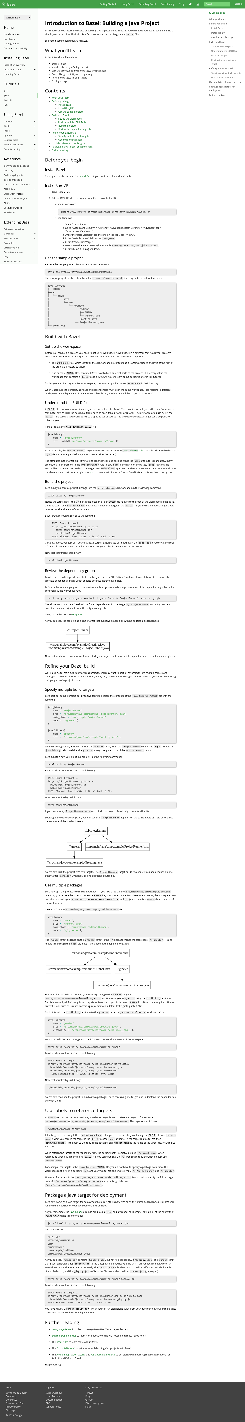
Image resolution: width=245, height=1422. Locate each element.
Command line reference (17, 184)
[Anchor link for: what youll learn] (83, 50)
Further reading (60, 150)
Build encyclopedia (13, 175)
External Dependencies (64, 1335)
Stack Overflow (54, 1392)
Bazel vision (10, 38)
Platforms (9, 203)
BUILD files (9, 189)
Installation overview (14, 64)
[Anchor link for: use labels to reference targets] (114, 1110)
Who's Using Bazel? (16, 1392)
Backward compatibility (16, 48)
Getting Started (108, 4)
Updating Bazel (12, 74)
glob (92, 472)
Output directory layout (16, 198)
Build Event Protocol (14, 193)
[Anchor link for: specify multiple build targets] (96, 689)
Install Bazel (64, 104)
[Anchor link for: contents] (67, 90)
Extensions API (11, 247)
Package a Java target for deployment (72, 146)
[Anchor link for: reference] (22, 158)
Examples (9, 242)
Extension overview (14, 229)
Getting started (11, 43)
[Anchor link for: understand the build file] (90, 402)
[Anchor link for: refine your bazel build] (97, 665)
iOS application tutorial (103, 1354)
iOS (6, 104)
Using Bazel (127, 4)
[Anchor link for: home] (15, 27)
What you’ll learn (60, 97)
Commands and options (16, 165)
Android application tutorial (71, 1354)
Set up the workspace (70, 118)
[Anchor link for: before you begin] (85, 159)
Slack (88, 1406)
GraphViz (77, 614)
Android (8, 100)
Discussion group (94, 1403)
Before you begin (61, 101)
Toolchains (9, 212)
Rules (7, 130)
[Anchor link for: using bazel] (25, 114)
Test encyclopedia (13, 179)
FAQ (6, 256)
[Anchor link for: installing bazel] (31, 58)
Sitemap (10, 1410)
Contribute (11, 1399)
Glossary (8, 170)
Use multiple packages (70, 139)
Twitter (89, 1392)
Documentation (54, 1399)
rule (133, 450)
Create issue (218, 12)
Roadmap (11, 1396)
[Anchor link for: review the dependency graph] (96, 570)
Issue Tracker (53, 1396)
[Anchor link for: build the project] (74, 481)
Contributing (167, 4)
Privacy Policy (13, 1406)
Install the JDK (66, 108)
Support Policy (53, 1406)
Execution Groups (13, 207)
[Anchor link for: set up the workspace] (82, 346)
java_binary (76, 1211)
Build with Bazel (60, 115)
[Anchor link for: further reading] (81, 1322)
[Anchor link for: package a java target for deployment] (128, 1194)
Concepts (9, 121)
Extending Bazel (147, 4)
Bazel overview (12, 34)
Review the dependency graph (74, 129)
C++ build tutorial (65, 1348)
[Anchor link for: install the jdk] (70, 185)
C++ (6, 90)
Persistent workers (13, 252)
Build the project (67, 125)
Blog (181, 4)
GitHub (238, 4)
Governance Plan (15, 1403)
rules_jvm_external (62, 1329)
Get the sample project (70, 111)
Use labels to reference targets (68, 143)
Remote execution (13, 144)
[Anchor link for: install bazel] (66, 169)
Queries (8, 135)
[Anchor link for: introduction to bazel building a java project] (162, 22)
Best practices (11, 139)
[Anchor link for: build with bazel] (82, 336)
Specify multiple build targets (73, 136)
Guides (7, 126)
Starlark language (13, 261)
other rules (62, 1341)
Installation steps (12, 69)
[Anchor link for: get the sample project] (84, 257)
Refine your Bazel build (64, 132)
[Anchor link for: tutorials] (21, 83)
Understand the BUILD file (72, 122)
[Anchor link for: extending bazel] (32, 222)
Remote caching (12, 149)
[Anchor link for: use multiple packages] (84, 885)
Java (6, 95)
